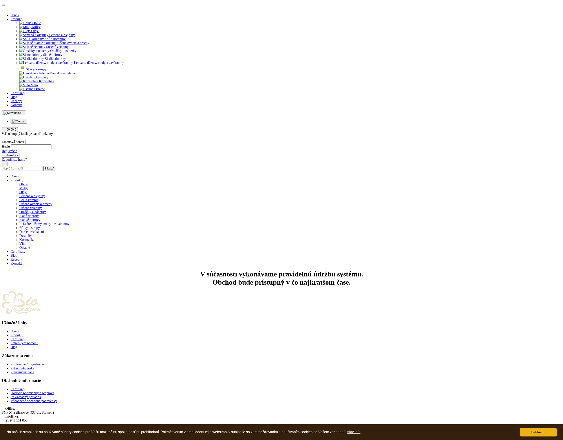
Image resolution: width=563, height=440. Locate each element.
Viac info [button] (353, 432)
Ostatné (39, 89)
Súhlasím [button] (538, 432)
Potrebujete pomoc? (24, 343)
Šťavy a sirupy (35, 69)
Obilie (36, 23)
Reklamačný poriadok (26, 397)
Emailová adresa (13, 142)
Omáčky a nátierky (63, 51)
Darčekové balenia (62, 73)
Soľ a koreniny (55, 39)
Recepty (16, 101)
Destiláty (41, 77)
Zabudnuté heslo (22, 368)
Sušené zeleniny (57, 47)
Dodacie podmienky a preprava (32, 393)
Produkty (17, 19)
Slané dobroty (52, 55)
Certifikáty (18, 93)
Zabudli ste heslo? (14, 159)
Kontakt (16, 105)
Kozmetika (46, 81)
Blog (14, 97)
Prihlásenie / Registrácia (27, 364)
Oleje (34, 31)
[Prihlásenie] (3, 138)
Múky (35, 27)
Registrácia (9, 151)
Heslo (6, 146)
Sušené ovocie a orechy (72, 43)
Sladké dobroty (55, 59)
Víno (34, 85)
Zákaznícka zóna (22, 372)
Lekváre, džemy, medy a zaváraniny (98, 62)
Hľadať (49, 168)
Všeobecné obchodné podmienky (34, 401)
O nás (15, 15)
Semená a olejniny (61, 35)
